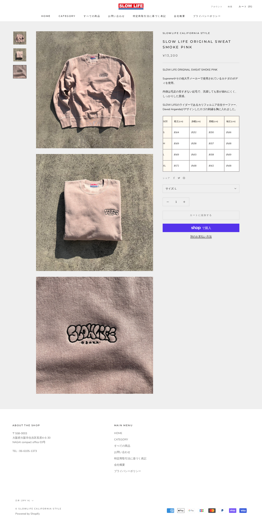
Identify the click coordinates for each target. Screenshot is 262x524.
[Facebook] (174, 178)
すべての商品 (92, 16)
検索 (230, 6)
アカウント (216, 6)
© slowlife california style (38, 508)
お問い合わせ (116, 16)
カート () (245, 6)
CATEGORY (67, 16)
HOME (46, 16)
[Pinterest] (184, 178)
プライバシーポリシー (207, 16)
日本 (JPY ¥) (22, 500)
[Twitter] (179, 178)
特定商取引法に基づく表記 (149, 16)
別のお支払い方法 (201, 236)
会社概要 (179, 16)
